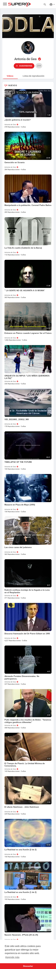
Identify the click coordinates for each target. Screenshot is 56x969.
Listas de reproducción (33, 76)
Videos (10, 76)
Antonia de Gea (25, 59)
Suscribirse (25, 66)
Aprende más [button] (12, 957)
